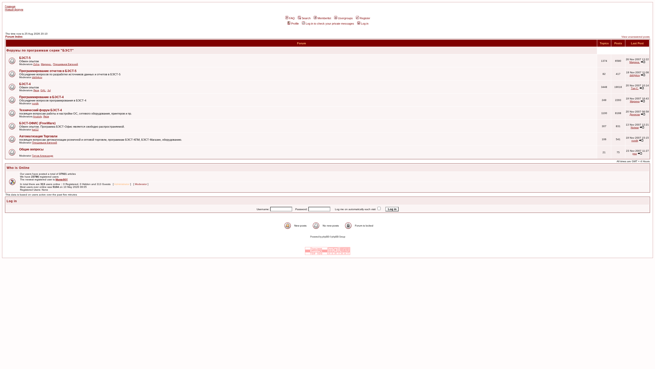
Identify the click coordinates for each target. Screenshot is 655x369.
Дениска (635, 114)
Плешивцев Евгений (65, 64)
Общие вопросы (31, 149)
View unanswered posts (635, 36)
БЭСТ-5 (25, 58)
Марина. (46, 64)
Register (365, 18)
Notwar (635, 127)
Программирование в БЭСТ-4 (41, 97)
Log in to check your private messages (330, 23)
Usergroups (345, 18)
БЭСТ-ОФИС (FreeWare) (37, 123)
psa (634, 153)
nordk (35, 103)
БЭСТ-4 (25, 84)
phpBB (325, 236)
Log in (364, 23)
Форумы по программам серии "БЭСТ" (40, 50)
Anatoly (37, 116)
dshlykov (37, 77)
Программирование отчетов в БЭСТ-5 (48, 71)
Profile (295, 23)
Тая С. (635, 88)
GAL (43, 90)
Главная (10, 6)
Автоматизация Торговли (38, 136)
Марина (635, 101)
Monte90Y (62, 179)
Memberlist (324, 18)
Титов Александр (42, 155)
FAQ (292, 18)
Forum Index (14, 36)
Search (306, 18)
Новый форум (14, 9)
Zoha (36, 64)
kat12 (35, 129)
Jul (49, 90)
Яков (36, 90)
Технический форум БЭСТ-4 (40, 110)
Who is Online (18, 168)
